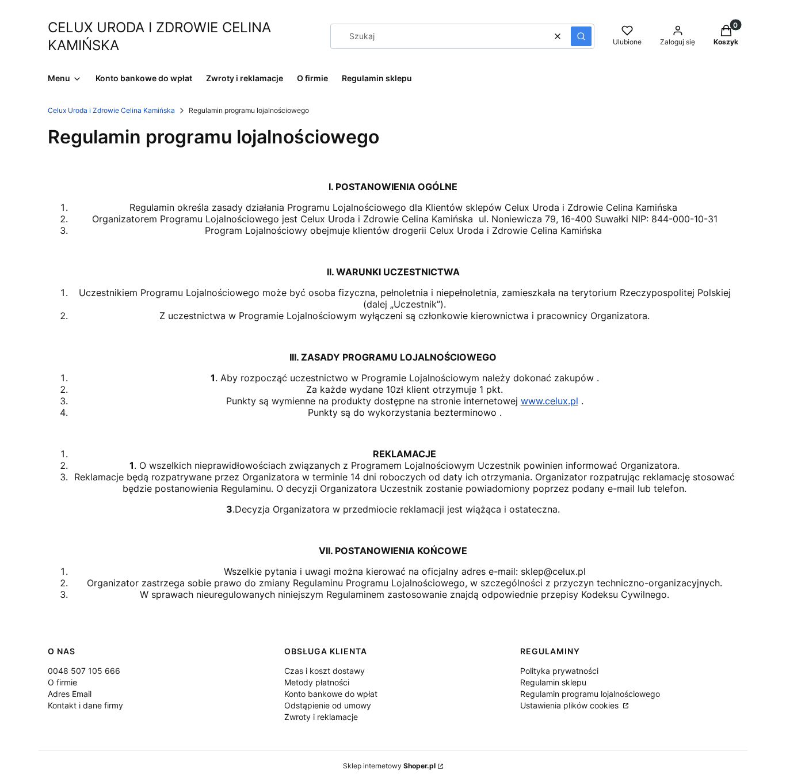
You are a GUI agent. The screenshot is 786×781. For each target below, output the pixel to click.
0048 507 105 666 (84, 671)
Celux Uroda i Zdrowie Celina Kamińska (111, 110)
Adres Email (69, 694)
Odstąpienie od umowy (327, 705)
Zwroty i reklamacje (321, 717)
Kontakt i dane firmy (85, 705)
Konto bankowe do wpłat (330, 694)
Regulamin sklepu (553, 682)
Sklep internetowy (389, 765)
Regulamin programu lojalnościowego (590, 694)
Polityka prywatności (559, 671)
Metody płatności (316, 682)
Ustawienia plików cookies (570, 705)
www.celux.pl (549, 401)
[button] (581, 36)
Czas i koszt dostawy (324, 671)
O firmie (62, 682)
